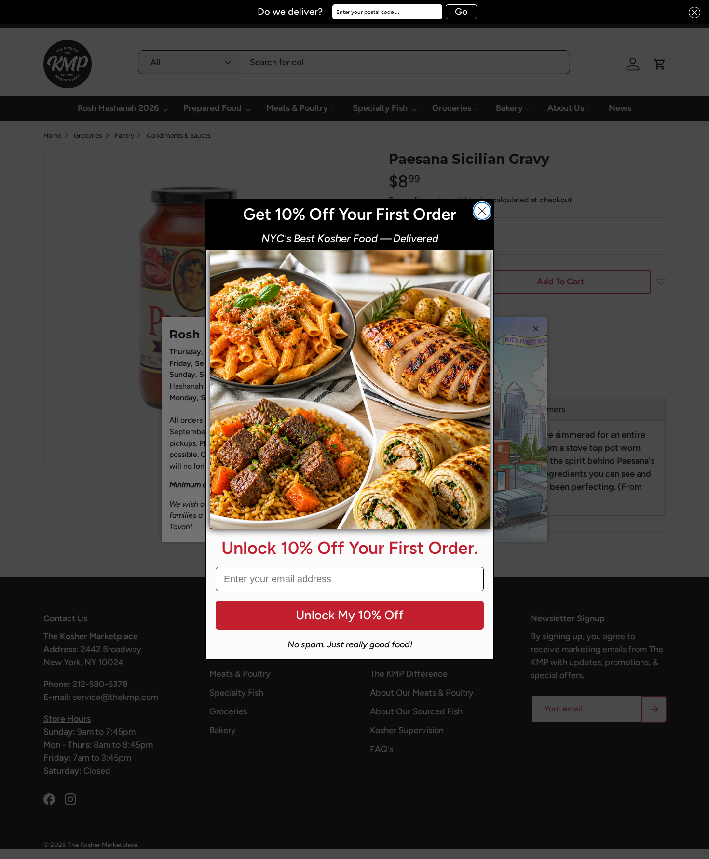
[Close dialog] (482, 210)
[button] (691, 12)
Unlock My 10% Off (350, 615)
